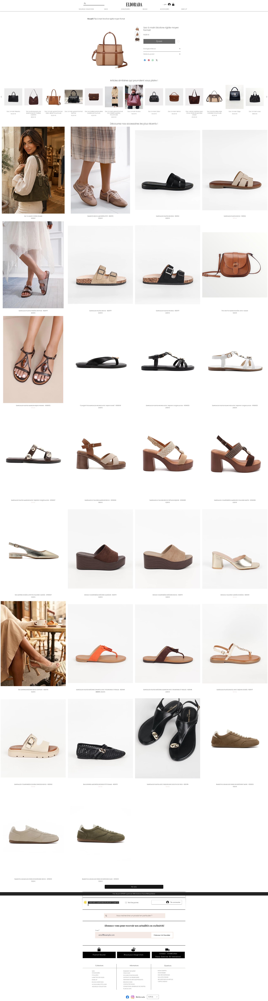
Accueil (90, 19)
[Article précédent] (1, 97)
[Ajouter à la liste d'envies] (178, 41)
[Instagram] (133, 997)
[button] (173, 4)
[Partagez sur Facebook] (145, 60)
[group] (134, 101)
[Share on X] (156, 60)
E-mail (97, 930)
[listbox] (153, 997)
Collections (99, 966)
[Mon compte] (170, 4)
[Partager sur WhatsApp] (152, 60)
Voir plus (134, 887)
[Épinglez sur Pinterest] (149, 60)
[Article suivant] (266, 97)
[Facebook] (127, 997)
